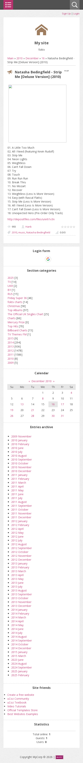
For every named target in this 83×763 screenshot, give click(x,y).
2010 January (19, 440)
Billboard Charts (17, 330)
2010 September (21, 459)
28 (32, 416)
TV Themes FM (17, 334)
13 (22, 404)
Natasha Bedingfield (38, 232)
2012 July (16, 540)
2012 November (21, 556)
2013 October (19, 598)
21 (32, 410)
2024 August (19, 663)
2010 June (17, 448)
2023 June (17, 660)
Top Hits (13, 326)
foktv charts (15, 302)
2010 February (20, 444)
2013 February (20, 567)
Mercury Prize (16, 322)
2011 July (16, 498)
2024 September (21, 667)
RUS (10, 294)
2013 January (19, 563)
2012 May (17, 532)
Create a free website (20, 695)
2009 (11, 362)
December (32, 58)
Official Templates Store (22, 710)
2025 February (20, 675)
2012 (11, 350)
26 (11, 416)
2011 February (20, 479)
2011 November (21, 513)
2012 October (19, 552)
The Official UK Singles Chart (25, 314)
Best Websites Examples (22, 714)
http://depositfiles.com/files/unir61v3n (31, 219)
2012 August (19, 544)
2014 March (18, 617)
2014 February (20, 613)
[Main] (41, 34)
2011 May (17, 490)
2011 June (17, 494)
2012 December (21, 559)
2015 (11, 338)
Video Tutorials (16, 706)
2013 (11, 346)
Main (10, 58)
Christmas (14, 306)
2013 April (17, 575)
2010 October (19, 463)
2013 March (18, 571)
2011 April (17, 486)
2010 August (19, 455)
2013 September (21, 594)
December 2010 (41, 381)
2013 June (17, 583)
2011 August (19, 502)
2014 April (17, 621)
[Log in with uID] (35, 259)
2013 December (21, 606)
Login (76, 13)
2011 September (21, 506)
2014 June (17, 629)
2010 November (21, 467)
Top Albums (15, 310)
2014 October (19, 644)
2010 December (21, 471)
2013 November (21, 602)
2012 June (17, 536)
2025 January (19, 671)
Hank (28, 226)
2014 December (21, 648)
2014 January (19, 609)
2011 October (19, 509)
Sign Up (66, 13)
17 (62, 404)
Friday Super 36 (17, 298)
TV (9, 282)
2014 (11, 342)
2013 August (19, 590)
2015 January (19, 652)
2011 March (18, 482)
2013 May (17, 579)
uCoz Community (18, 698)
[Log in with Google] (48, 259)
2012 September (21, 548)
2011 (11, 354)
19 (11, 410)
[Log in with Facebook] (41, 259)
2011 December (21, 517)
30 (53, 416)
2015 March (18, 656)
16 (43, 58)
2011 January (19, 475)
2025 (11, 278)
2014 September (21, 640)
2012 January (19, 521)
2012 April (17, 529)
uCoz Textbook (16, 702)
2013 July (16, 586)
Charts (12, 318)
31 (62, 416)
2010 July (16, 452)
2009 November (21, 436)
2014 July (16, 633)
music (21, 232)
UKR (10, 286)
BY (9, 290)
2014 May (17, 625)
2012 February (20, 525)
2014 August (19, 636)
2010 (19, 58)
